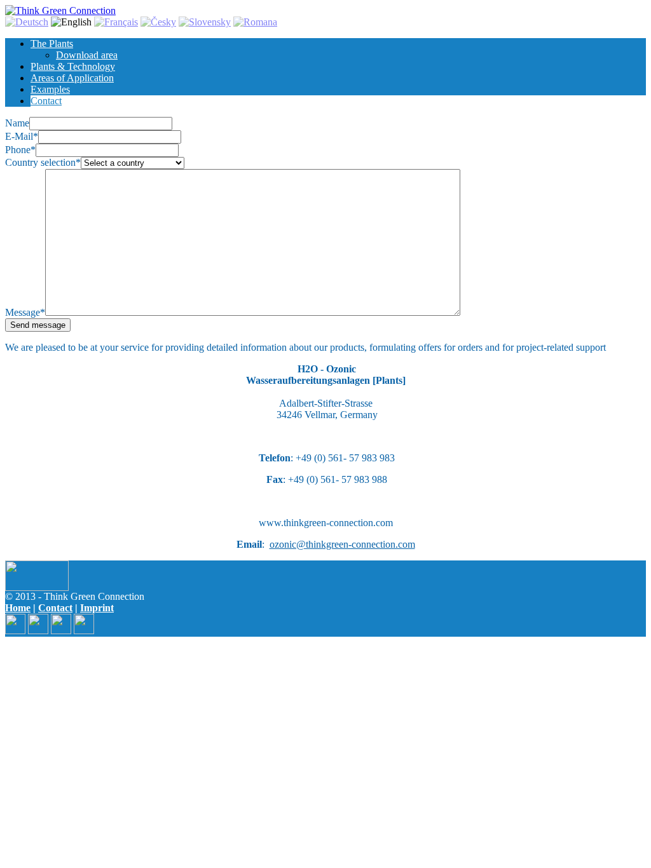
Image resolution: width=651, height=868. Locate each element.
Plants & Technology (73, 66)
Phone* (20, 149)
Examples (50, 89)
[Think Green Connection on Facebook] (15, 630)
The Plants (52, 43)
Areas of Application (72, 77)
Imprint (97, 607)
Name (17, 123)
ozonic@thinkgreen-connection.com (342, 544)
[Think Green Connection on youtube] (84, 630)
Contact (46, 100)
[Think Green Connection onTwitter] (38, 630)
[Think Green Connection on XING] (61, 630)
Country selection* (43, 162)
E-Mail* (21, 136)
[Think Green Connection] (60, 10)
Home (18, 607)
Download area (87, 55)
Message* (25, 312)
